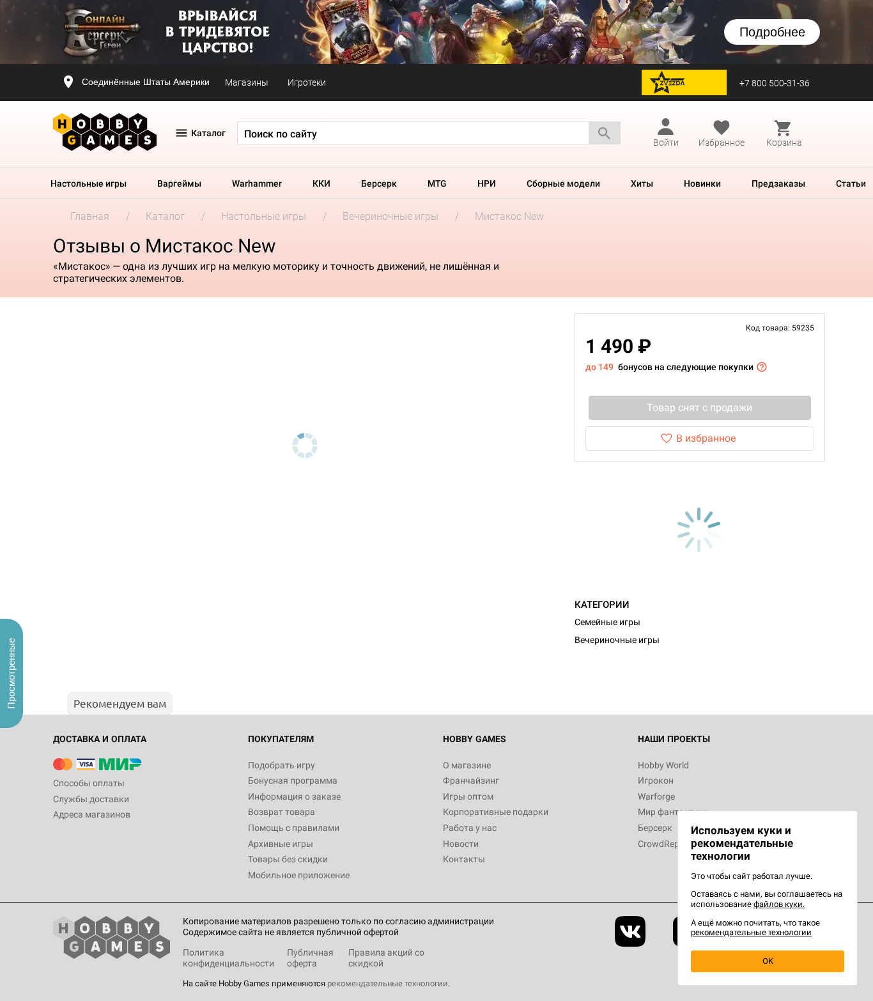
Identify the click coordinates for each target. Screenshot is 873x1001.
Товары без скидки (288, 859)
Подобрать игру (281, 765)
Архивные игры (280, 844)
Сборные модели (563, 183)
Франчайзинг (471, 780)
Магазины (246, 82)
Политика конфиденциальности (228, 957)
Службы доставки (91, 799)
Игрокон (656, 780)
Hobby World (663, 765)
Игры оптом (468, 796)
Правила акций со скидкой (386, 957)
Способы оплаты (89, 783)
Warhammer (257, 183)
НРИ (486, 183)
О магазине (467, 765)
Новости (461, 844)
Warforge (656, 796)
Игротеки (307, 82)
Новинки (702, 183)
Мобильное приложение (299, 875)
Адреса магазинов (91, 814)
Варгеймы (179, 183)
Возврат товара (281, 812)
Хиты (642, 183)
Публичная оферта (310, 957)
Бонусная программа (292, 780)
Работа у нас (470, 828)
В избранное (706, 438)
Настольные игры (88, 183)
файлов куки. (779, 904)
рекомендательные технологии (387, 983)
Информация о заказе (294, 796)
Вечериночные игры (617, 640)
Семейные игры (607, 622)
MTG (437, 183)
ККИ (321, 183)
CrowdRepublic (668, 844)
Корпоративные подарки (495, 812)
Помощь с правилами (293, 828)
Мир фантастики (673, 812)
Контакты (464, 859)
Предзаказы (778, 183)
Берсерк (379, 183)
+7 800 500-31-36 (774, 83)
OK (767, 961)
